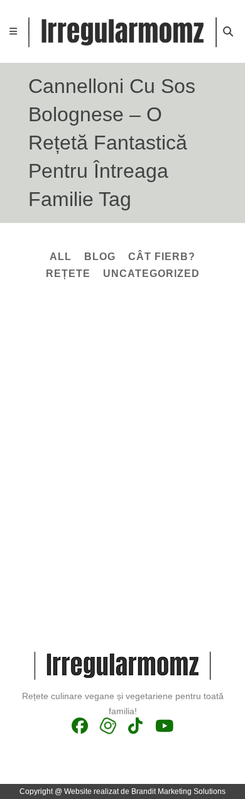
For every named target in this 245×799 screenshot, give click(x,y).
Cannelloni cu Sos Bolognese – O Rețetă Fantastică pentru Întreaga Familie (119, 443)
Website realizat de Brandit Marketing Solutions (145, 791)
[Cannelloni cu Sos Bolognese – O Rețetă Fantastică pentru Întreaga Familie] (122, 357)
